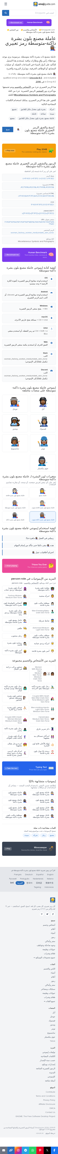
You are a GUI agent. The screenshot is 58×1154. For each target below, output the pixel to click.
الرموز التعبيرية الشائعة (45, 1068)
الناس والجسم (49, 969)
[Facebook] (53, 914)
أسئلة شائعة (50, 1081)
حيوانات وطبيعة (49, 949)
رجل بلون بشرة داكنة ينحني (15, 729)
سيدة (52, 114)
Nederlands (38, 879)
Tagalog (37, 887)
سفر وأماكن (50, 941)
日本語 (39, 883)
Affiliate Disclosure (47, 1104)
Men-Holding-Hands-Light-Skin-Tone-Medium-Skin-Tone (42, 709)
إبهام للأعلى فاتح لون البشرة (43, 744)
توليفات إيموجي (48, 1052)
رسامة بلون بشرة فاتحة (17, 644)
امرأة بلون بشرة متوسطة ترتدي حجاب (15, 589)
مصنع (12, 118)
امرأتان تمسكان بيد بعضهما (44, 737)
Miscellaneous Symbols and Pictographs (36, 241)
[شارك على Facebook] (54, 1150)
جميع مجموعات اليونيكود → (44, 957)
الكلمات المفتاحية (48, 1056)
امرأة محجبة (46, 596)
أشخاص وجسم (49, 925)
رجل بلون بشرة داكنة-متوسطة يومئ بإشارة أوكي (15, 688)
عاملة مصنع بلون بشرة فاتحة (45, 801)
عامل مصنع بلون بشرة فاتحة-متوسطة (16, 621)
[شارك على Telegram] (25, 1150)
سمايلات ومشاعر (48, 989)
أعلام (53, 929)
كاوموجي (51, 1076)
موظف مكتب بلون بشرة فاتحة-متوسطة (43, 636)
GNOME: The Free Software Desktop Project (35, 1116)
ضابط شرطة (46, 621)
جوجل (52, 1016)
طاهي (22, 628)
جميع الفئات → (49, 1001)
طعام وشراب (49, 953)
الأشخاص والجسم (30, 30)
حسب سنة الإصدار (47, 1060)
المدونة (52, 1072)
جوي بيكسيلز (49, 1037)
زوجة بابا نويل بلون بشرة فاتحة (44, 752)
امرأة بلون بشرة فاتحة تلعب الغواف (16, 737)
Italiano (50, 879)
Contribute (50, 1092)
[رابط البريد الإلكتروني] (3, 1150)
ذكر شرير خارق (45, 729)
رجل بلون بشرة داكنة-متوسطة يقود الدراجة (42, 687)
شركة (35, 835)
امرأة (52, 109)
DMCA (52, 1108)
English (50, 874)
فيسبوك (52, 1020)
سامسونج (51, 1033)
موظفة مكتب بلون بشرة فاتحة (44, 604)
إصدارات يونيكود (48, 1064)
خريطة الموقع (50, 1133)
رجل (43, 835)
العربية (20, 883)
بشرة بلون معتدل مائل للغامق (33, 109)
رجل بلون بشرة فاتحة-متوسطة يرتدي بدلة (16, 612)
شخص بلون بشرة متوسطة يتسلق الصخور (17, 698)
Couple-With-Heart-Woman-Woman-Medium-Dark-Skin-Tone (16, 720)
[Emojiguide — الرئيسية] (52, 900)
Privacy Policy (49, 1100)
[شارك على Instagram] (18, 1150)
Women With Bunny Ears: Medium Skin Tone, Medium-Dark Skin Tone (43, 674)
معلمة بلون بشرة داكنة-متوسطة (44, 589)
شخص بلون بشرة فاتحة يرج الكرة (17, 708)
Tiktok (52, 1041)
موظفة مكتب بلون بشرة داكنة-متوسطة (16, 816)
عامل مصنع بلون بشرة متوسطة (17, 808)
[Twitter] (47, 914)
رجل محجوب (19, 636)
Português (24, 879)
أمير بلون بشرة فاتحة (43, 651)
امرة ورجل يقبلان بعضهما (17, 744)
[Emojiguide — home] (44, 4)
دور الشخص (14, 30)
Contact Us (50, 1112)
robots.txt (39, 1133)
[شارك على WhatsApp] (32, 1150)
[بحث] (5, 13)
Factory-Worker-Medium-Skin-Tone (16, 596)
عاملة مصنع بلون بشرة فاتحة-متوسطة (43, 793)
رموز (53, 937)
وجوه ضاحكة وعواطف (46, 945)
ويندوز (52, 1025)
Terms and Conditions (45, 1096)
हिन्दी (12, 883)
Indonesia (49, 887)
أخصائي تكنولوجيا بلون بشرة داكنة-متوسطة (15, 604)
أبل (54, 1012)
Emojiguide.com (48, 30)
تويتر (53, 1029)
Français (18, 874)
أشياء (53, 933)
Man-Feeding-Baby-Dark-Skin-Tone (43, 611)
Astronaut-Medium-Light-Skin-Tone (43, 629)
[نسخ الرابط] (11, 1150)
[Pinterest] (41, 914)
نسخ (8, 129)
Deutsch (29, 874)
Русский (12, 879)
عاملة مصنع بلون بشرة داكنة (17, 801)
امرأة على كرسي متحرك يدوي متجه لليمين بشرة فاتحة (17, 753)
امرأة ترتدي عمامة (44, 643)
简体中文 (49, 883)
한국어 (29, 883)
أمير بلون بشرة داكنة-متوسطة (15, 651)
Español (40, 874)
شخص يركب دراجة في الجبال (16, 668)
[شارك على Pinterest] (40, 1150)
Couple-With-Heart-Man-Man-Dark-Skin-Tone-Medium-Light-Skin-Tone (43, 699)
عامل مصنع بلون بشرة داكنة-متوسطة (43, 816)
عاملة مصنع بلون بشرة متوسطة (17, 793)
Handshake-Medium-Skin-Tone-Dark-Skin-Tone (43, 719)
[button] (29, 177)
